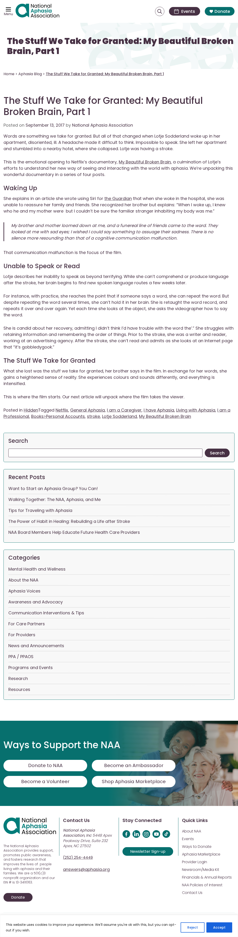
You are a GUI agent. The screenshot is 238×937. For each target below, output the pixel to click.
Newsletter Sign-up (147, 851)
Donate (222, 11)
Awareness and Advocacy (35, 602)
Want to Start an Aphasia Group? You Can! (53, 488)
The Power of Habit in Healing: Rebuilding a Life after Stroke (69, 521)
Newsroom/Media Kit (200, 869)
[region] (119, 926)
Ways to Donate (197, 846)
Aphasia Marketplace (201, 854)
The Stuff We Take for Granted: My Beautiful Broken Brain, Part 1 (120, 46)
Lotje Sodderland (119, 416)
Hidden (31, 410)
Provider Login (194, 862)
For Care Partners (26, 624)
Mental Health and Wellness (37, 569)
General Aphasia (87, 410)
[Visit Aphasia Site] (37, 11)
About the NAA (23, 580)
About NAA (191, 831)
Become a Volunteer (45, 781)
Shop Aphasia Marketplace (134, 781)
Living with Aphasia (195, 410)
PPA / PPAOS (20, 657)
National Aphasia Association (102, 125)
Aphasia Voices (24, 591)
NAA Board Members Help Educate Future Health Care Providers (74, 532)
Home (8, 74)
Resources (19, 689)
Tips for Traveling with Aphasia (40, 510)
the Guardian (118, 198)
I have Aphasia (159, 410)
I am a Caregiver (124, 410)
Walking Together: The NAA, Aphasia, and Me (54, 499)
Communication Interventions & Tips (46, 613)
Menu (8, 14)
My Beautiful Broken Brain (145, 162)
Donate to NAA (45, 765)
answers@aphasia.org (86, 869)
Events (188, 839)
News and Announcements (36, 646)
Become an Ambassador (133, 765)
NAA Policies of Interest (202, 885)
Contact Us (192, 892)
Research (18, 678)
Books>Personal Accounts (58, 416)
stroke (93, 416)
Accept (219, 927)
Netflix (62, 410)
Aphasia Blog (30, 74)
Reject (192, 927)
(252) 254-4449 (78, 857)
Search (18, 441)
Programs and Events (30, 667)
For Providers (21, 635)
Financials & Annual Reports (207, 877)
